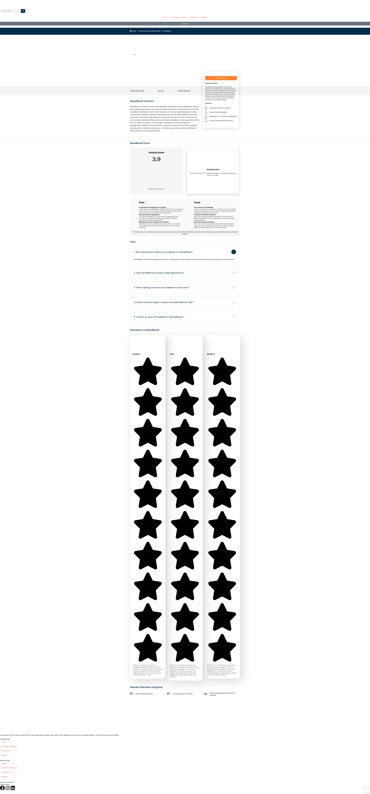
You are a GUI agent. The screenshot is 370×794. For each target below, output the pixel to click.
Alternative (194, 17)
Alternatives (184, 90)
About (165, 17)
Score (161, 90)
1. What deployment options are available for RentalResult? (163, 252)
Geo (172, 354)
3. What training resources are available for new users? (161, 288)
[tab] (185, 252)
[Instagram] (7, 788)
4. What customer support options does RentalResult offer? (164, 302)
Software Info (137, 90)
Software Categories (178, 17)
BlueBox (211, 354)
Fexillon (136, 354)
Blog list (204, 17)
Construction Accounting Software (149, 31)
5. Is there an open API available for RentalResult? (159, 317)
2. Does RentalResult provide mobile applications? (159, 273)
